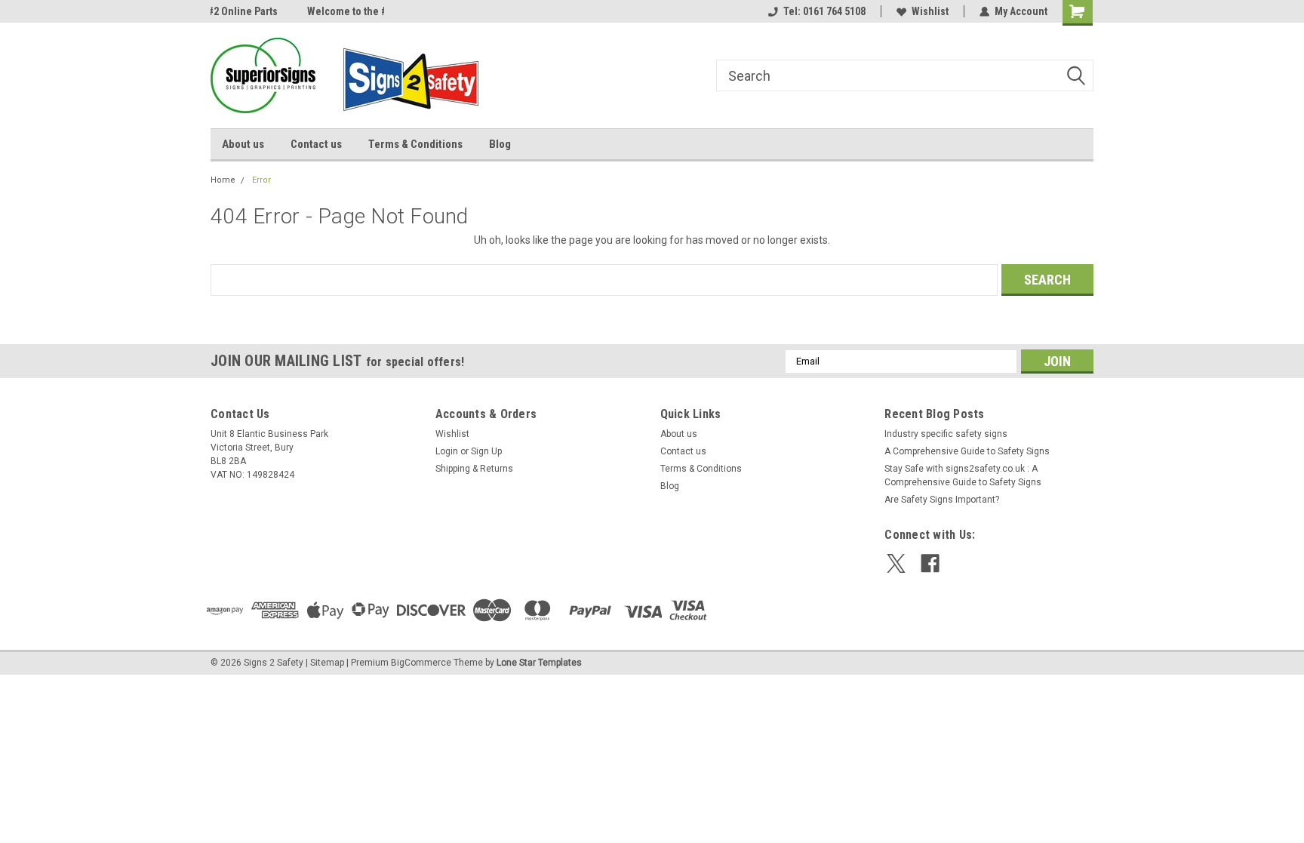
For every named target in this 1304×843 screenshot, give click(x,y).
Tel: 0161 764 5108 (824, 11)
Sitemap (327, 662)
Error (261, 180)
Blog (500, 144)
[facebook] (930, 563)
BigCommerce (421, 662)
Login (446, 451)
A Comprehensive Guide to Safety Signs (967, 451)
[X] (896, 563)
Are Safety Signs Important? (941, 499)
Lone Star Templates (539, 662)
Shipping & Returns (474, 468)
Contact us (316, 144)
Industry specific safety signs (945, 434)
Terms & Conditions (415, 144)
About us (243, 144)
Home (223, 180)
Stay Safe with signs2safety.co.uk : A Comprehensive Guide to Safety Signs (962, 475)
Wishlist (930, 11)
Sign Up (486, 451)
